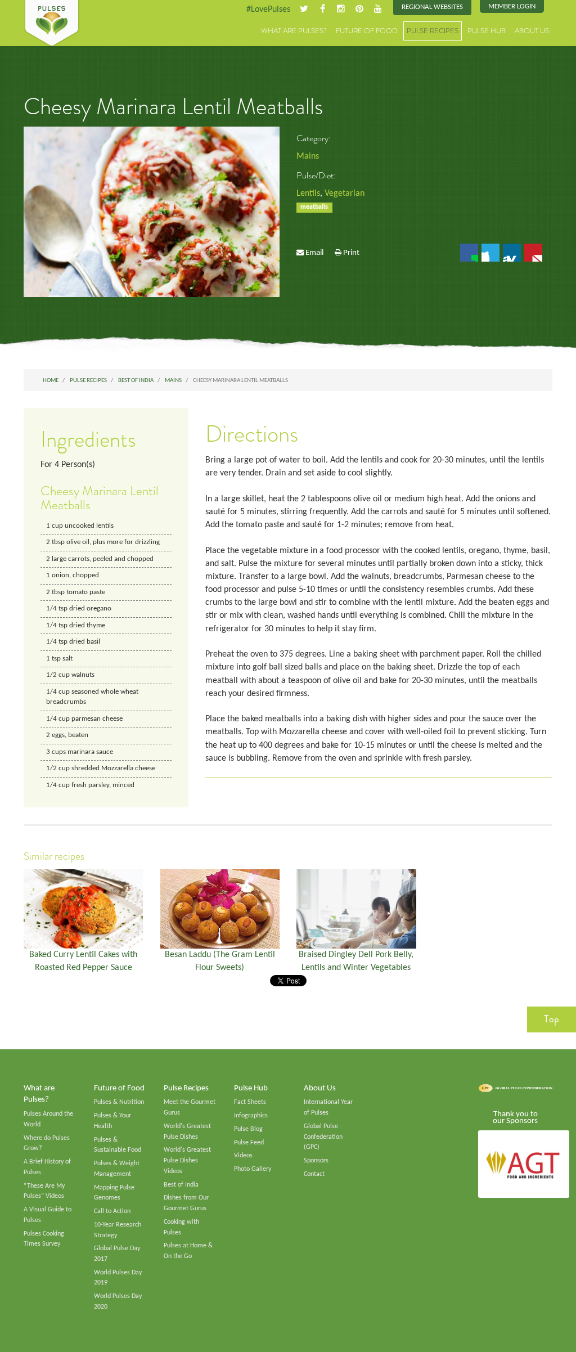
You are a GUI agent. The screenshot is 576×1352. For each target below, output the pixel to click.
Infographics (251, 1115)
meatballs (314, 207)
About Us (532, 30)
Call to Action (112, 1211)
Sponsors (316, 1160)
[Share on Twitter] (491, 253)
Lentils (308, 193)
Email (314, 253)
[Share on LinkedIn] (512, 253)
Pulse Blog (248, 1129)
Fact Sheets (250, 1102)
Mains (307, 156)
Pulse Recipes (432, 30)
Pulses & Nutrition (119, 1102)
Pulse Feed (249, 1142)
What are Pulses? (294, 30)
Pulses (52, 23)
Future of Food (367, 30)
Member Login (512, 6)
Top (551, 1019)
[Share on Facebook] (469, 253)
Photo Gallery (252, 1169)
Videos (243, 1155)
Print (351, 253)
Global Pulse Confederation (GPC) (323, 1137)
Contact (314, 1174)
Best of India (181, 1185)
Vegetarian (344, 193)
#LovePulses (268, 9)
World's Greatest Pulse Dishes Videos (187, 1160)
